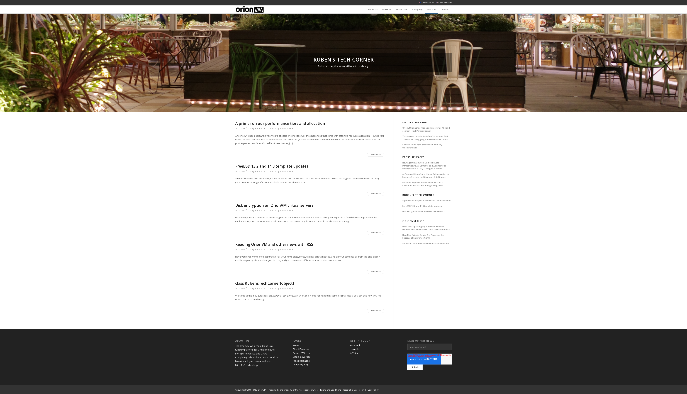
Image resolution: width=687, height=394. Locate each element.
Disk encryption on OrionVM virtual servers (274, 205)
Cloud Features (301, 349)
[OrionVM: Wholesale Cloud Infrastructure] (249, 9)
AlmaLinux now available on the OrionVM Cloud (425, 243)
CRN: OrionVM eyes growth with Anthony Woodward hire (422, 146)
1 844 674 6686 (445, 2)
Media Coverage (414, 122)
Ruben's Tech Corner (264, 128)
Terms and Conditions (330, 389)
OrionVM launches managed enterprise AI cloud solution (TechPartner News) (426, 129)
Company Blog (300, 364)
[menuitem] (372, 9)
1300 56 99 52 (428, 2)
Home (296, 345)
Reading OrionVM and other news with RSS (274, 244)
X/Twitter (355, 353)
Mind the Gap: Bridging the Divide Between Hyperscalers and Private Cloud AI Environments (426, 228)
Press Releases (413, 157)
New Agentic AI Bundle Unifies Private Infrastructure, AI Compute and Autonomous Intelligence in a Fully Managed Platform (424, 165)
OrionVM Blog (413, 221)
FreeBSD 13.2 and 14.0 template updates (271, 166)
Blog (252, 128)
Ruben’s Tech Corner (418, 195)
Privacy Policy (372, 389)
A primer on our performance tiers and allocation (280, 123)
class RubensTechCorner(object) (264, 283)
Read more (376, 154)
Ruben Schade (286, 128)
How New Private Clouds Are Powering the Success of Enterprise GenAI (423, 236)
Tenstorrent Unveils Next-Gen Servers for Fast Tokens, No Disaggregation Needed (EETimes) (425, 138)
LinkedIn (354, 349)
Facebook (355, 345)
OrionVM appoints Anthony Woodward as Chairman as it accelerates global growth (422, 184)
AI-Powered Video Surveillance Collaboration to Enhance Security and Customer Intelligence (425, 175)
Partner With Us (301, 353)
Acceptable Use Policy (353, 389)
